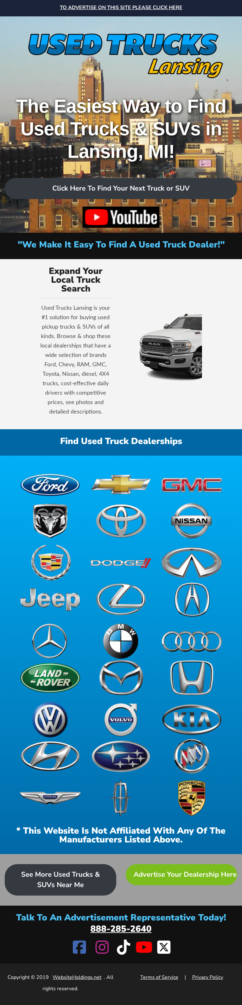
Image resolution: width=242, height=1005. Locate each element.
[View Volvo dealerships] (121, 719)
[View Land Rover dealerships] (50, 677)
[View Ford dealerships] (50, 484)
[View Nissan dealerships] (191, 520)
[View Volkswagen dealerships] (50, 719)
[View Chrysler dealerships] (50, 798)
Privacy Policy (207, 977)
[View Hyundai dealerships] (50, 756)
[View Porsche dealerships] (191, 798)
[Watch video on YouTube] (121, 217)
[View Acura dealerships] (191, 599)
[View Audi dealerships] (191, 641)
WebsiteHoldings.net (77, 977)
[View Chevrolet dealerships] (121, 484)
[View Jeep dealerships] (50, 599)
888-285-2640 (121, 929)
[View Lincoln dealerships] (121, 798)
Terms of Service (159, 977)
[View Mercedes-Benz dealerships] (50, 641)
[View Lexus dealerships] (121, 599)
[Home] (121, 48)
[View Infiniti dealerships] (191, 562)
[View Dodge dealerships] (121, 562)
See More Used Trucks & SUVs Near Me (60, 880)
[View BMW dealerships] (121, 641)
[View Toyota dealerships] (121, 520)
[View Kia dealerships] (191, 719)
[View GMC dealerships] (191, 484)
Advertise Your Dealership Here (185, 874)
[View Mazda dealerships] (121, 677)
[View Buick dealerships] (191, 756)
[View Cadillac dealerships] (50, 562)
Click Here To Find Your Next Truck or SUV (121, 188)
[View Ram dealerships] (50, 520)
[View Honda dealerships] (191, 677)
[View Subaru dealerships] (121, 756)
